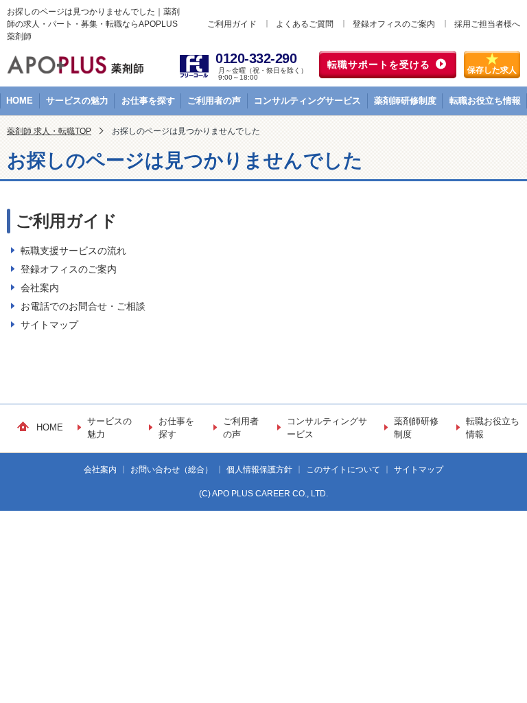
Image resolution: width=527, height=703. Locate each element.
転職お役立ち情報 (485, 100)
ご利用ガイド (232, 24)
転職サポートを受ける (378, 64)
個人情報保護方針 (259, 469)
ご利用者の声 (214, 100)
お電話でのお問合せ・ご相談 (83, 306)
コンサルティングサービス (307, 100)
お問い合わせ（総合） (171, 469)
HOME (19, 100)
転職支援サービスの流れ (73, 250)
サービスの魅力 (77, 100)
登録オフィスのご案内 (394, 24)
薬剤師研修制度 (405, 100)
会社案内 (40, 287)
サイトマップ (49, 324)
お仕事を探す (148, 100)
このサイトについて (343, 469)
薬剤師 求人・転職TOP (49, 131)
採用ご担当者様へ (487, 24)
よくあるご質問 (304, 24)
